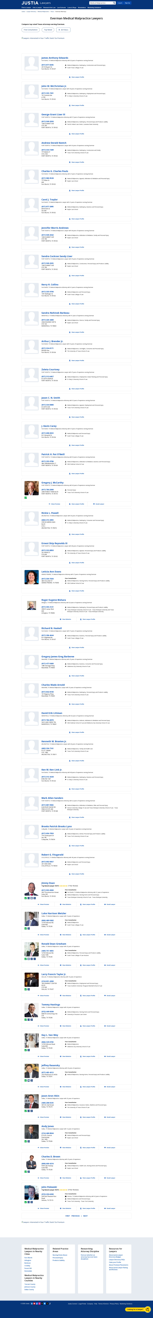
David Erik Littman (52, 713)
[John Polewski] (32, 1192)
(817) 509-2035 (48, 263)
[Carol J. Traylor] (32, 205)
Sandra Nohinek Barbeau (55, 312)
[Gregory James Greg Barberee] (32, 662)
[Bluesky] (45, 1303)
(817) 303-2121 (48, 607)
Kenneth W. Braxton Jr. (54, 741)
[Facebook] (37, 1303)
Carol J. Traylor (50, 199)
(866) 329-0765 (48, 1042)
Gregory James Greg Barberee (58, 656)
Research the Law (49, 7)
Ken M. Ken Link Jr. (52, 769)
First (67, 1216)
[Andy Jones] (32, 1132)
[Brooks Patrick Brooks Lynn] (32, 832)
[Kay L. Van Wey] (32, 1040)
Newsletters (82, 7)
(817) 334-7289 (48, 150)
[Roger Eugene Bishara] (32, 605)
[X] (47, 1303)
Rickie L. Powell (50, 512)
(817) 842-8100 (48, 692)
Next (85, 1216)
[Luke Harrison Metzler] (32, 919)
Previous (75, 1216)
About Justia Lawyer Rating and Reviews (118, 1269)
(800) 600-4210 (48, 1163)
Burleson (28, 1263)
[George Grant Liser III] (32, 120)
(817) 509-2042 (48, 235)
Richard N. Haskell (52, 628)
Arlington (28, 1260)
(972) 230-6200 (48, 1194)
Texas (52, 11)
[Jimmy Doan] (32, 888)
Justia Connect (72, 1304)
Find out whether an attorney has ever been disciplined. (89, 1257)
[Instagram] (39, 1303)
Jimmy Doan (48, 882)
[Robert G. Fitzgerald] (32, 860)
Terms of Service (103, 1304)
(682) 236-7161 (48, 748)
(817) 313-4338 (48, 777)
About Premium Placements (118, 1265)
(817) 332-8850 (48, 550)
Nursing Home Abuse (60, 1255)
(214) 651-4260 (48, 981)
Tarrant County (30, 1284)
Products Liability (59, 1260)
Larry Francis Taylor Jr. (54, 974)
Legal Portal (82, 1304)
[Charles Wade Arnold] (32, 690)
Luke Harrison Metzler (54, 913)
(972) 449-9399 (48, 1011)
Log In (120, 3)
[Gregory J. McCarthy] (32, 488)
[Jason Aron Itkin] (32, 1101)
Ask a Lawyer (37, 7)
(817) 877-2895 (48, 206)
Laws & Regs (71, 7)
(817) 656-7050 (48, 833)
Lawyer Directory (31, 11)
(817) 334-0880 (48, 405)
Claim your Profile (115, 1262)
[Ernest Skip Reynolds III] (32, 549)
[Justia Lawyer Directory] (30, 3)
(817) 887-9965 (48, 805)
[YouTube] (34, 1303)
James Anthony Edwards (55, 57)
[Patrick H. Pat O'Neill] (32, 460)
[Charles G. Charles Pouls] (32, 177)
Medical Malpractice (43, 11)
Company (90, 1304)
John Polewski (49, 1186)
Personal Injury (58, 1258)
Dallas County (29, 1289)
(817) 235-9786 (48, 461)
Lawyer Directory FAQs (117, 1260)
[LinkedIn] (32, 1303)
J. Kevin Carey (49, 425)
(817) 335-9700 (48, 291)
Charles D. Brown (51, 1156)
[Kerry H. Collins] (32, 290)
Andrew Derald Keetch (54, 142)
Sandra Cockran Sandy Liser (57, 256)
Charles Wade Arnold (53, 684)
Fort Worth (28, 1258)
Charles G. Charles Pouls (55, 171)
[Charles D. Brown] (32, 1162)
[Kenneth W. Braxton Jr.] (32, 747)
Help (95, 1304)
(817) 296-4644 (48, 635)
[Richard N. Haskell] (32, 634)
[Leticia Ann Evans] (32, 577)
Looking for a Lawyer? (135, 1309)
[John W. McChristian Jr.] (32, 91)
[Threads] (42, 1303)
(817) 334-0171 (48, 348)
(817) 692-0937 (48, 861)
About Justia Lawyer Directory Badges (116, 1256)
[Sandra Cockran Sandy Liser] (32, 262)
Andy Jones (48, 1126)
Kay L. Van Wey (50, 1034)
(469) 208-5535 (48, 1103)
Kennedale (28, 1271)
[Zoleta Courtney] (32, 375)
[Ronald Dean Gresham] (32, 949)
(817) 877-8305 (48, 65)
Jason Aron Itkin (50, 1095)
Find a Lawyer (26, 7)
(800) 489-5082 (48, 920)
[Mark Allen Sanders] (32, 803)
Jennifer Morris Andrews (55, 227)
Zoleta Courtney (50, 369)
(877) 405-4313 (48, 1072)
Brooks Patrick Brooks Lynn (57, 826)
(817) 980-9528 (48, 178)
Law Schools (61, 7)
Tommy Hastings (51, 1004)
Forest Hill (28, 1268)
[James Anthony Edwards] (32, 63)
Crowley (27, 1266)
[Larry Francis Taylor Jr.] (32, 980)
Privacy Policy (114, 1304)
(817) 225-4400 (48, 320)
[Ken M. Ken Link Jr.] (32, 775)
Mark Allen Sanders (52, 797)
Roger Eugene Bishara (54, 599)
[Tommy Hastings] (32, 1010)
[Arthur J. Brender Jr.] (32, 347)
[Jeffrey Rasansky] (32, 1071)
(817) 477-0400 (48, 663)
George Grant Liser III (53, 114)
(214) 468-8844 (48, 1133)
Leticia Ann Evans (51, 571)
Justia (23, 11)
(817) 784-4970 (48, 720)
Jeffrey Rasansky (51, 1065)
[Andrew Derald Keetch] (32, 148)
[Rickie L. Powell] (32, 518)
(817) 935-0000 (48, 890)
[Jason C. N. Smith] (32, 403)
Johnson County (30, 1287)
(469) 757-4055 (48, 951)
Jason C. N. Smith (51, 397)
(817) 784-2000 (48, 489)
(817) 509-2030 (48, 121)
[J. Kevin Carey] (32, 431)
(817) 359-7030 (48, 578)
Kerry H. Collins (50, 284)
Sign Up (127, 3)
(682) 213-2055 (48, 520)
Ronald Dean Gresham (54, 943)
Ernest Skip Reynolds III (54, 543)
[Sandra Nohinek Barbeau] (32, 318)
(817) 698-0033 (48, 433)
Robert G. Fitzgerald (52, 854)
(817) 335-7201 (48, 93)
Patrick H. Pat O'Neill (53, 454)
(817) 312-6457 (48, 376)
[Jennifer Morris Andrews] (32, 233)
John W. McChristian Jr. (54, 85)
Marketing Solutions (94, 7)
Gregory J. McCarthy (52, 482)
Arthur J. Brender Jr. (52, 341)
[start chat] (147, 1309)
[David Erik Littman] (32, 718)
